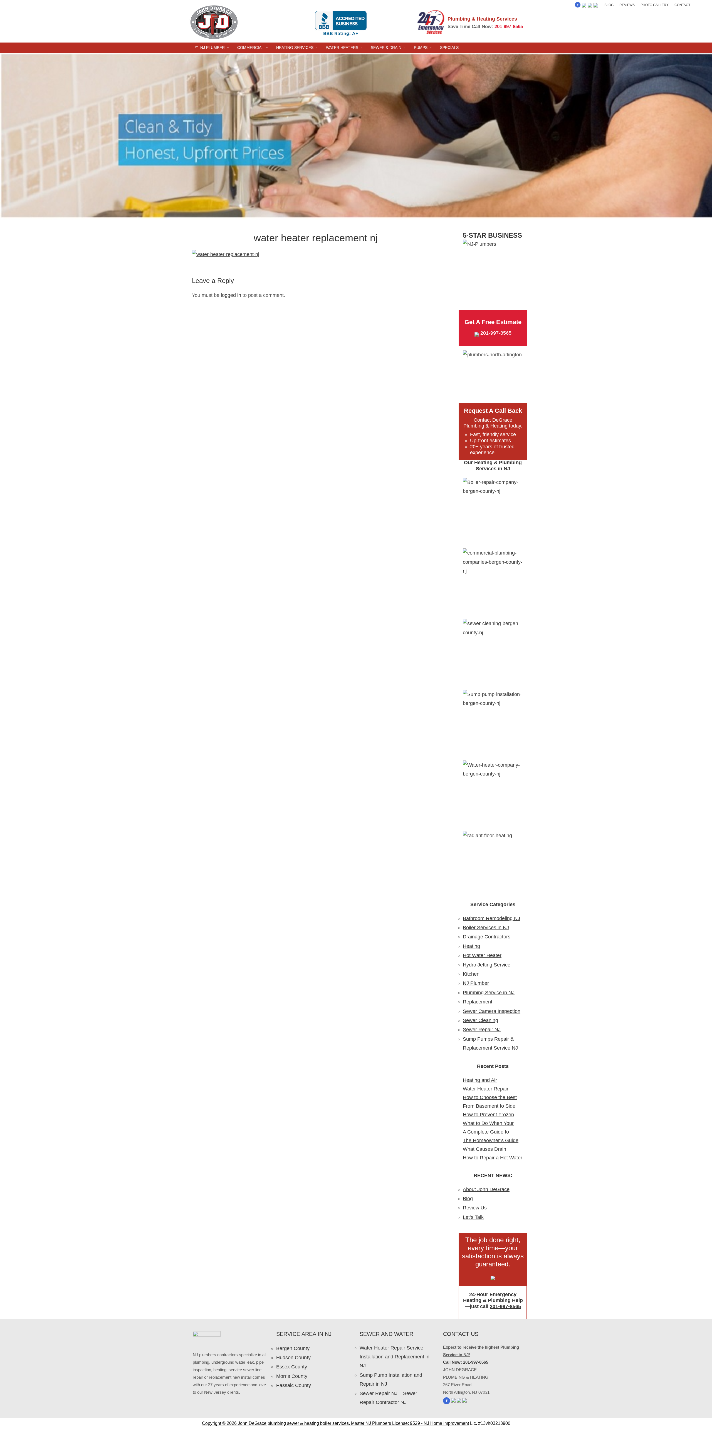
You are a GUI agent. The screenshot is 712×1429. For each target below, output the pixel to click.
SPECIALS (449, 47)
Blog (468, 1198)
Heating (471, 946)
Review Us (475, 1208)
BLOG (609, 5)
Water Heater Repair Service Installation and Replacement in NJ (394, 1357)
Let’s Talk (473, 1217)
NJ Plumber (476, 983)
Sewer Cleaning (480, 1020)
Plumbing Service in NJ (489, 992)
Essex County (291, 1367)
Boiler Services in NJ (486, 927)
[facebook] (577, 6)
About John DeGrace (486, 1189)
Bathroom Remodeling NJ (491, 918)
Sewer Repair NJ (482, 1029)
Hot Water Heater (482, 955)
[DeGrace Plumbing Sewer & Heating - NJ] (214, 38)
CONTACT (682, 5)
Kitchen (471, 974)
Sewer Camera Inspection (491, 1011)
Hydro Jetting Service (486, 965)
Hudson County (293, 1357)
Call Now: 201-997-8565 (465, 1362)
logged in (231, 295)
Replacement (477, 1002)
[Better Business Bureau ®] (596, 6)
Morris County (291, 1376)
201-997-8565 (509, 26)
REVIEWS (627, 5)
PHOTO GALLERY (655, 5)
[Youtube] (590, 6)
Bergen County (293, 1348)
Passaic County (293, 1385)
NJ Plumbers (378, 1423)
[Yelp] (584, 6)
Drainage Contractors (486, 937)
